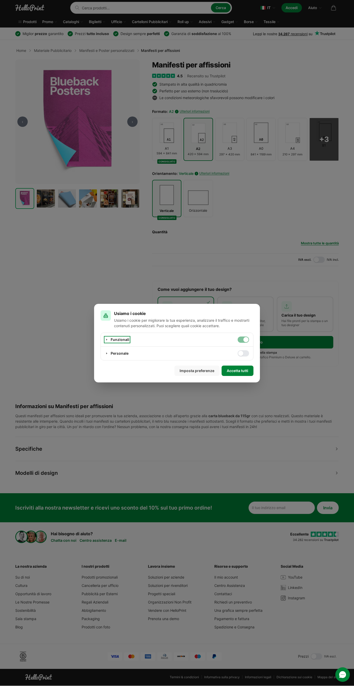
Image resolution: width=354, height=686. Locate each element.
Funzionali (120, 339)
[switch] (243, 340)
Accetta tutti (237, 370)
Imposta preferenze (197, 370)
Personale (120, 353)
